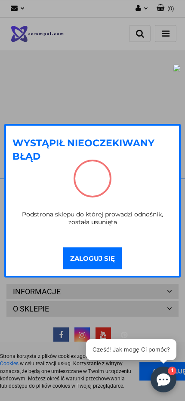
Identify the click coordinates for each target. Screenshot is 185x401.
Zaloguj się (92, 258)
